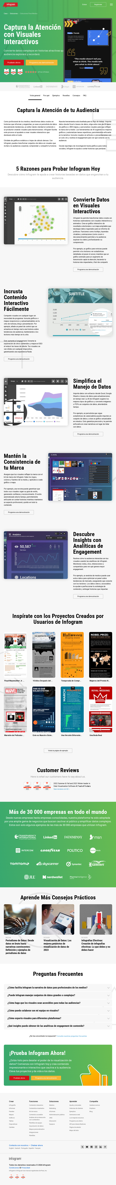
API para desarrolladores (77, 1124)
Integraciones (33, 1132)
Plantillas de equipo (35, 1123)
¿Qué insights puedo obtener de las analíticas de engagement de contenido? (45, 1025)
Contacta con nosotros (18, 1145)
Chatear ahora (37, 1145)
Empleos (92, 1108)
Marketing (52, 1108)
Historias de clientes (76, 1108)
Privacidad (25, 1168)
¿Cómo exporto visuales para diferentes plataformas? (34, 1018)
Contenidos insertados (36, 1108)
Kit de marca (33, 1111)
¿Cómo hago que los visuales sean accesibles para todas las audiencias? (43, 1002)
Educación (52, 1121)
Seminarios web (74, 1114)
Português (24, 1148)
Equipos (52, 1124)
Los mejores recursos (76, 1118)
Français (37, 1148)
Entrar (84, 4)
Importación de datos (36, 1126)
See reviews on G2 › (62, 789)
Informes (12, 1108)
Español (31, 1148)
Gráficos (12, 1118)
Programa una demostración (41, 62)
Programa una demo (76, 1121)
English (11, 1148)
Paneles (11, 1111)
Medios (51, 1105)
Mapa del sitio (74, 1130)
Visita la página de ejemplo (58, 751)
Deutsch (17, 1148)
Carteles (11, 1127)
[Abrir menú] (111, 4)
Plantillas (32, 1135)
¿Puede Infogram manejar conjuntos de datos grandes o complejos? (41, 995)
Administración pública (56, 1114)
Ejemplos (72, 1111)
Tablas (11, 1121)
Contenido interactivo (36, 1105)
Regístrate (98, 4)
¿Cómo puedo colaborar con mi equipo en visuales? (33, 1010)
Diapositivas (13, 1124)
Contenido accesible (36, 1114)
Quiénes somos (94, 1105)
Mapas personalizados (36, 1129)
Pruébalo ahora (13, 62)
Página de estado (75, 1127)
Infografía (12, 1105)
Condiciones (14, 1168)
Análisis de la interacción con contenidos (37, 1119)
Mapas (11, 1114)
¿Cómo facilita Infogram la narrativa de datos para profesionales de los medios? (47, 987)
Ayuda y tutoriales (75, 1105)
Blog (91, 1111)
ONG (50, 1118)
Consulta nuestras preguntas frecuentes (72, 1036)
